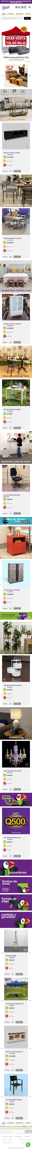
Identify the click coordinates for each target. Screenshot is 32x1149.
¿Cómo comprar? (7, 1139)
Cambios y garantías (25, 1139)
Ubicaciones (18, 1136)
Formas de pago (24, 1142)
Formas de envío (7, 1142)
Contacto (27, 1136)
